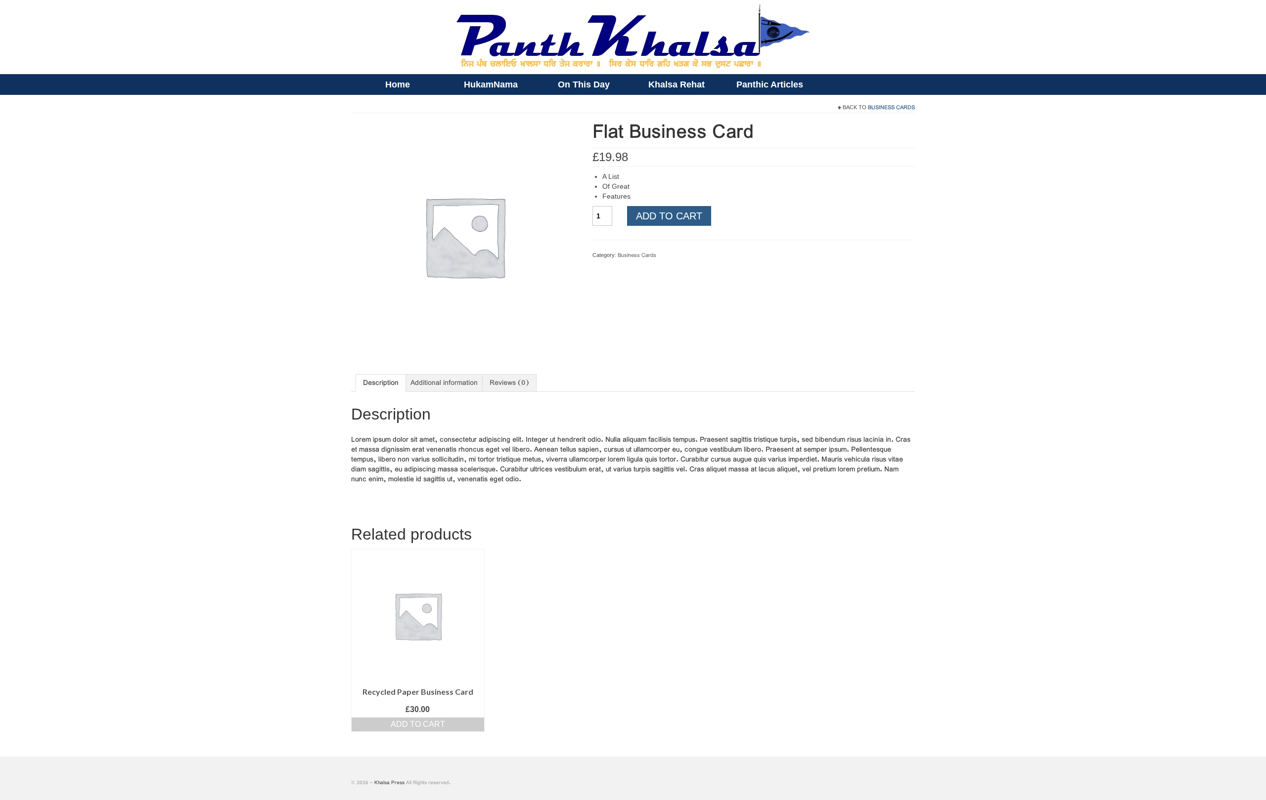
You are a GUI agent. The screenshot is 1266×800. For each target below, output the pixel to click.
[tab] (381, 383)
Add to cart (669, 216)
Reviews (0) (509, 383)
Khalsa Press (389, 783)
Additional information (444, 383)
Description (381, 383)
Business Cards (891, 108)
